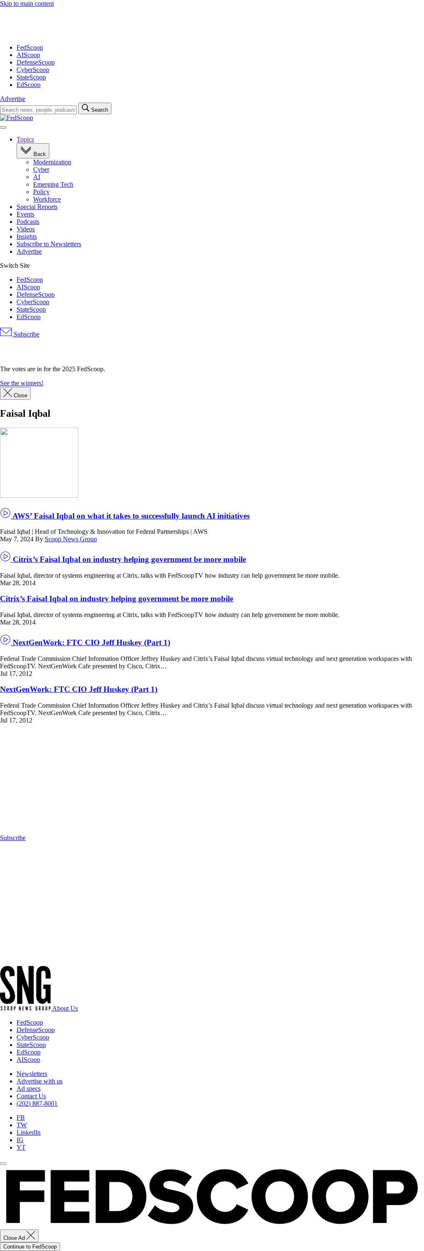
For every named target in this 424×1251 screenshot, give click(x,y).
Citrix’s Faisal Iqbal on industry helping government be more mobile (128, 559)
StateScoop (31, 77)
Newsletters (32, 1073)
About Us (65, 1008)
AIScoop (28, 54)
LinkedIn (29, 1132)
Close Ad (14, 1238)
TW (22, 1125)
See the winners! (21, 383)
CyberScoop (33, 69)
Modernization (52, 162)
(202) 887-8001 (37, 1103)
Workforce (47, 199)
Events (25, 214)
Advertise (12, 98)
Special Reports (37, 206)
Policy (41, 191)
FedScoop (30, 47)
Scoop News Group (71, 539)
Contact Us (31, 1096)
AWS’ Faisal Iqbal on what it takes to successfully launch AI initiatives (130, 515)
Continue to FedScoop (30, 1247)
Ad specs (29, 1088)
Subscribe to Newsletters (49, 243)
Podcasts (28, 221)
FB (21, 1117)
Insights (27, 236)
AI (36, 176)
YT (21, 1147)
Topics (25, 139)
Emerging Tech (53, 184)
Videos (26, 229)
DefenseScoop (36, 62)
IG (20, 1139)
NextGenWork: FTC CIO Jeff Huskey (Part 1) (90, 642)
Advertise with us (40, 1081)
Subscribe (25, 334)
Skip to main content (27, 3)
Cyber (41, 169)
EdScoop (29, 84)
